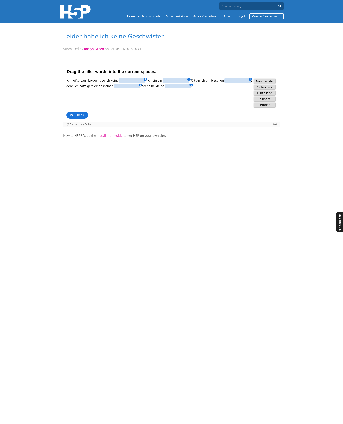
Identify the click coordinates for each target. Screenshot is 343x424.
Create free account (266, 16)
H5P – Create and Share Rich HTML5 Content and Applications (75, 11)
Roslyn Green (94, 49)
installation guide (110, 135)
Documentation (177, 16)
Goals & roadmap (205, 16)
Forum (228, 16)
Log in (242, 16)
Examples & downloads (143, 16)
